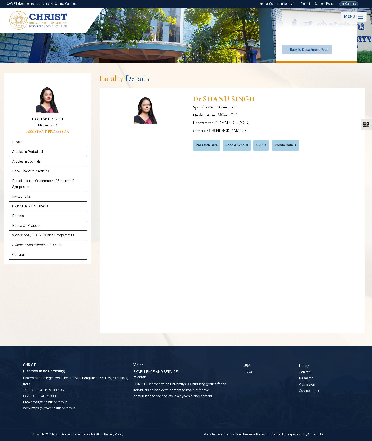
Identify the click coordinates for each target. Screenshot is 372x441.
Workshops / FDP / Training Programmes (43, 235)
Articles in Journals (26, 161)
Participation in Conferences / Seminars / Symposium (43, 183)
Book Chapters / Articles (30, 171)
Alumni (305, 4)
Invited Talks (21, 196)
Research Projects (26, 225)
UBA (247, 365)
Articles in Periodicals (28, 151)
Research (306, 378)
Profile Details (285, 145)
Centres (305, 372)
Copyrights (20, 254)
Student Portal (324, 4)
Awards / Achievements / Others (36, 245)
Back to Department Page (309, 49)
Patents (18, 216)
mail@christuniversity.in (279, 4)
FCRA (248, 372)
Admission (307, 384)
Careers (350, 4)
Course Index (309, 390)
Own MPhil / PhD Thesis (30, 206)
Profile (17, 142)
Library (304, 365)
